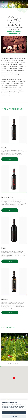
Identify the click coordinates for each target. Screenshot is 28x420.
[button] (25, 2)
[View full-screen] (26, 335)
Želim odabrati (22, 409)
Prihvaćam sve (14, 412)
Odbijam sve (14, 416)
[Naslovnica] (7, 2)
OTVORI (9, 159)
